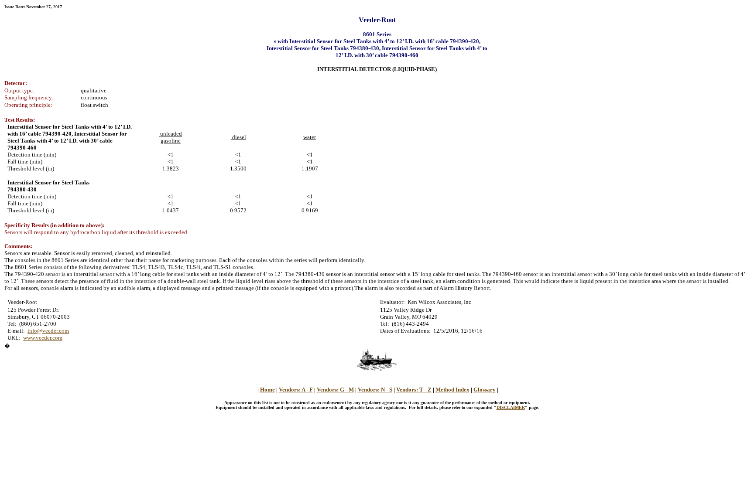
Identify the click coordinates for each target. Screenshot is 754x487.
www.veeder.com (42, 337)
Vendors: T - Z (414, 389)
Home (267, 389)
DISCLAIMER (511, 407)
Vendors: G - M (335, 389)
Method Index (452, 389)
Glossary (484, 389)
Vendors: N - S (375, 389)
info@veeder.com (48, 330)
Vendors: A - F (296, 389)
